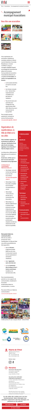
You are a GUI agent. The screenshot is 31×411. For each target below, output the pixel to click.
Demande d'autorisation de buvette (25, 203)
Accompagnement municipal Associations (20, 6)
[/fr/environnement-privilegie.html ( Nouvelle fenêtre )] (13, 331)
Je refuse (23, 404)
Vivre (2, 6)
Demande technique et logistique (24, 197)
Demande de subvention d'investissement (25, 160)
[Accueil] (4, 2)
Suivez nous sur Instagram (10, 362)
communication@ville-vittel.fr (9, 293)
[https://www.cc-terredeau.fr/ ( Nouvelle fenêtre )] (6, 338)
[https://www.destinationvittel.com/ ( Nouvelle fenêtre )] (17, 339)
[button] (6, 28)
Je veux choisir (15, 408)
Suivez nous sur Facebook (13, 362)
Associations (7, 6)
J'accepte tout (9, 404)
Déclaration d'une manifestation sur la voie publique (24, 185)
